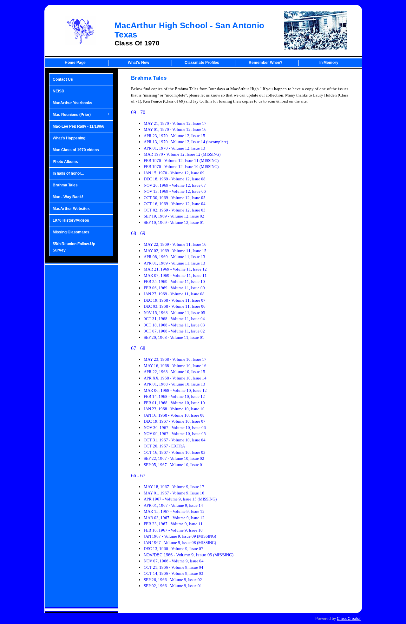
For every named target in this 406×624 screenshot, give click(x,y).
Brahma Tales (65, 185)
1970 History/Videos (71, 220)
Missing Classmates (71, 232)
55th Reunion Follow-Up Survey (74, 247)
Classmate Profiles (202, 62)
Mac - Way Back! (68, 197)
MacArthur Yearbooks (72, 103)
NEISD (58, 91)
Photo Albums (65, 161)
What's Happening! (70, 138)
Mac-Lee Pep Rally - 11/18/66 (78, 126)
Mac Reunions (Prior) (70, 114)
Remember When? (265, 62)
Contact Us (63, 79)
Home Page (75, 62)
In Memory (328, 62)
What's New (138, 62)
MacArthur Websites (71, 208)
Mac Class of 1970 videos (76, 150)
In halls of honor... (68, 173)
